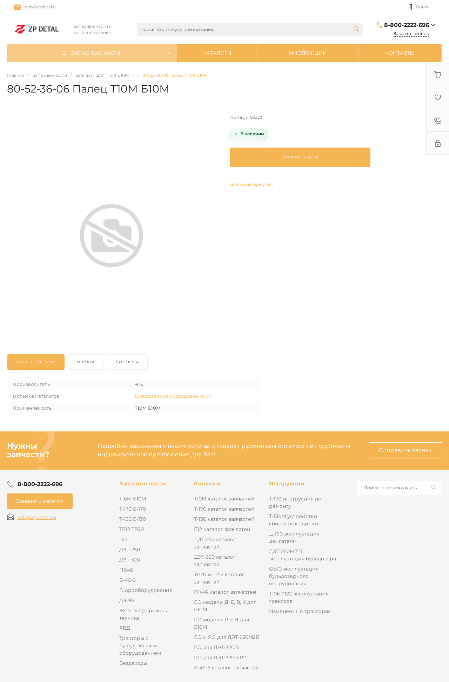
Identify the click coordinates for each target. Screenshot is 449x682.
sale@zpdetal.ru (41, 6)
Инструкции (286, 483)
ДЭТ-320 (129, 560)
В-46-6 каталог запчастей (226, 667)
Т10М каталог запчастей (224, 499)
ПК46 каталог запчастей (225, 592)
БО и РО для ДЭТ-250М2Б (226, 637)
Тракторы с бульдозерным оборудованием (140, 645)
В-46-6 (127, 580)
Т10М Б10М (132, 499)
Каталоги (207, 483)
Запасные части (142, 483)
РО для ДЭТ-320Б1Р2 (220, 657)
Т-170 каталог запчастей (224, 509)
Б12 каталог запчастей (222, 529)
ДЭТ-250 (129, 549)
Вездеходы (133, 663)
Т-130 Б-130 (132, 519)
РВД (124, 628)
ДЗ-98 (126, 600)
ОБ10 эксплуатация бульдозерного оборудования (294, 576)
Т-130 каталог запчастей (224, 519)
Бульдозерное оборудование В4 (173, 396)
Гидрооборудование (146, 590)
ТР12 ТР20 (131, 529)
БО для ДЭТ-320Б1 (217, 647)
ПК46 (126, 570)
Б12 (123, 539)
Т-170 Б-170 (132, 509)
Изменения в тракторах (299, 611)
